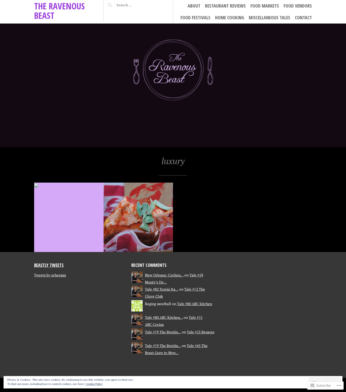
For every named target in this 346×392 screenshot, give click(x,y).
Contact (303, 17)
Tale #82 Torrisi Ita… (161, 289)
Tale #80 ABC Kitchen (194, 303)
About (194, 6)
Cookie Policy (94, 384)
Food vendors (298, 6)
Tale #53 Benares (200, 332)
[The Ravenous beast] (173, 85)
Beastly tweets (49, 265)
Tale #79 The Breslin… (163, 332)
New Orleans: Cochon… (164, 275)
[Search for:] (136, 5)
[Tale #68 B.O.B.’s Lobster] (138, 217)
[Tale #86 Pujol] (69, 217)
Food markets (264, 6)
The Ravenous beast (59, 10)
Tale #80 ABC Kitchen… (164, 317)
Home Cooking (229, 17)
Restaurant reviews (225, 6)
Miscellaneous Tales (269, 17)
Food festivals (195, 17)
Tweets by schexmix (50, 275)
